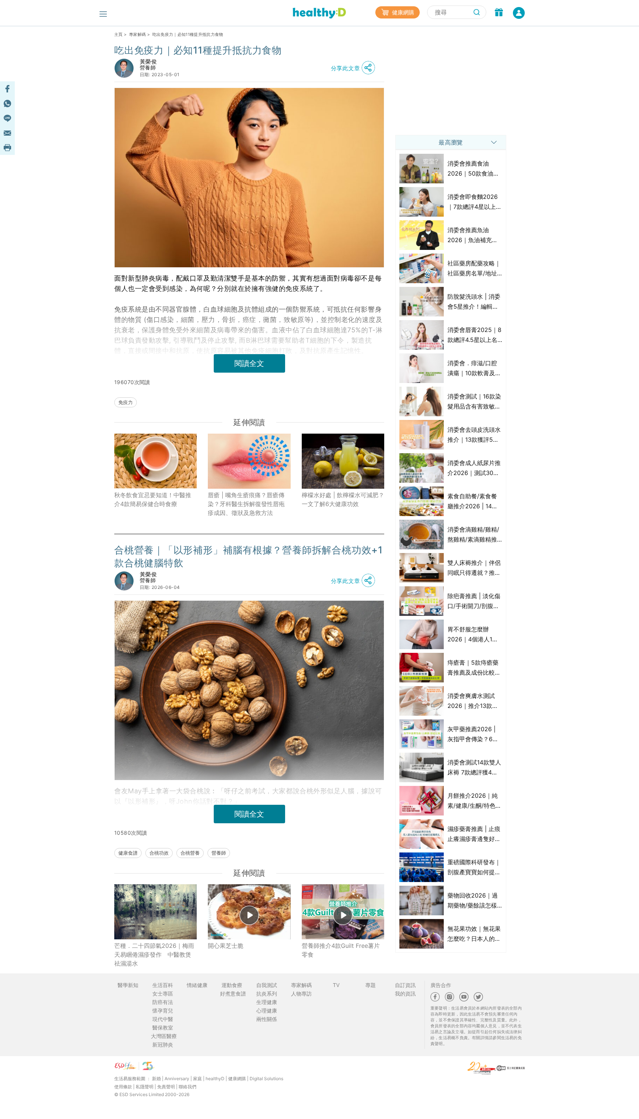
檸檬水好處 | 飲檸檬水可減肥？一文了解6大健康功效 (343, 499)
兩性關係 (266, 1019)
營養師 (219, 853)
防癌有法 (162, 1002)
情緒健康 (197, 985)
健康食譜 (128, 853)
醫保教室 (162, 1027)
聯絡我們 (187, 1086)
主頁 (118, 34)
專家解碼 (137, 34)
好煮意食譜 (233, 993)
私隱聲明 (144, 1086)
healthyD (215, 1078)
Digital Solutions (266, 1078)
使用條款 (123, 1086)
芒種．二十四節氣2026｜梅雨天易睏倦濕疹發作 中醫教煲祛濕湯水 (154, 954)
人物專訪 (301, 993)
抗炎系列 (266, 993)
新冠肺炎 (162, 1044)
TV (336, 985)
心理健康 (266, 1010)
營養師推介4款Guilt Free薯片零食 (341, 950)
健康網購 (402, 12)
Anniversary (177, 1078)
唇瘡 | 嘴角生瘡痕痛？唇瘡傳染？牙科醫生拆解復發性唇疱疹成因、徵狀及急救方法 (246, 503)
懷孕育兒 (162, 1010)
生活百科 (162, 985)
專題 (370, 985)
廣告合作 (440, 985)
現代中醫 (162, 1019)
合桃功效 (159, 853)
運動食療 (232, 985)
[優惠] (499, 13)
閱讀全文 (249, 363)
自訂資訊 (405, 985)
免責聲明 (166, 1086)
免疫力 (125, 402)
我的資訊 (405, 993)
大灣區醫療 (164, 1036)
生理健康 (266, 1002)
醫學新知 (128, 985)
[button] (355, 68)
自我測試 (266, 985)
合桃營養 (190, 853)
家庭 (197, 1078)
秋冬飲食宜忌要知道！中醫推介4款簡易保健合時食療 (152, 499)
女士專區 (162, 993)
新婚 (156, 1078)
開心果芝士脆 (225, 945)
